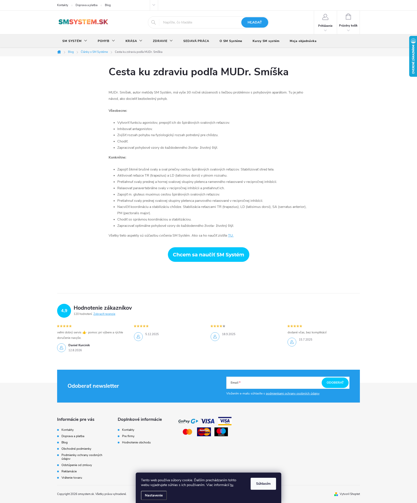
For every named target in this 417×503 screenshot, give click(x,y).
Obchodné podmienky (76, 449)
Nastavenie (154, 495)
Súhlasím (263, 483)
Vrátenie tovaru (71, 478)
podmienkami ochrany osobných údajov (292, 393)
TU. (231, 235)
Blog (108, 5)
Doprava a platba (87, 5)
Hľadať (255, 22)
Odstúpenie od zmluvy (76, 465)
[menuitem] (75, 41)
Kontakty (62, 5)
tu (231, 485)
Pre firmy (128, 436)
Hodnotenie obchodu (136, 442)
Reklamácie (69, 471)
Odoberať (335, 383)
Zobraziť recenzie (104, 314)
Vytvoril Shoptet (350, 494)
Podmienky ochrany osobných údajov (81, 457)
